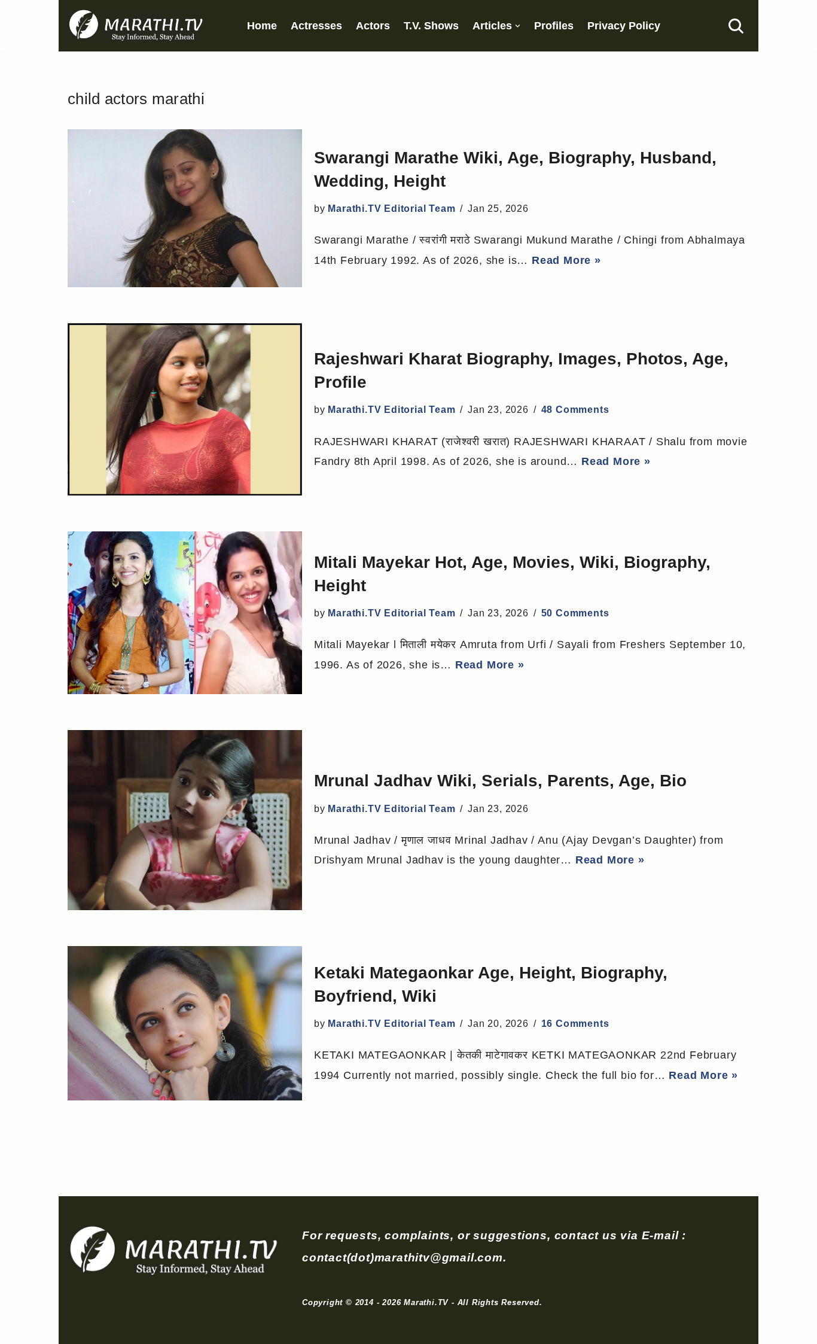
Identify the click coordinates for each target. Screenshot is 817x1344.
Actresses (316, 26)
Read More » (566, 260)
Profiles (554, 26)
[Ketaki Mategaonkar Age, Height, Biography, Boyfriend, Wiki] (185, 1023)
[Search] (735, 26)
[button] (517, 26)
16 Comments (575, 1023)
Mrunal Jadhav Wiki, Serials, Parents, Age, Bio (500, 780)
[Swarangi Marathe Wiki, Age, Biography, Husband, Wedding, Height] (185, 208)
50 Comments (575, 613)
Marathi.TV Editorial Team (391, 208)
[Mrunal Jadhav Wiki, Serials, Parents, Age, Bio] (185, 820)
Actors (373, 26)
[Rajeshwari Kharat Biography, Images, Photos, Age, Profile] (185, 409)
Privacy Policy (623, 26)
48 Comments (575, 410)
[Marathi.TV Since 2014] (137, 25)
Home (262, 26)
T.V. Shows (431, 26)
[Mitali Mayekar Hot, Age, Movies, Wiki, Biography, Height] (185, 612)
